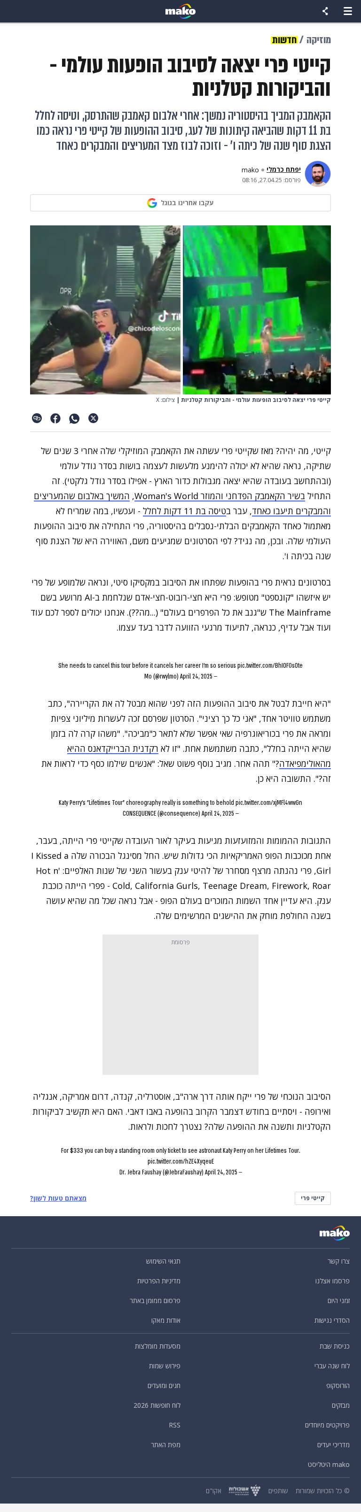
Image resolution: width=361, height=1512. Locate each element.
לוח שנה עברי (332, 1365)
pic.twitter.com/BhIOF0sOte (270, 665)
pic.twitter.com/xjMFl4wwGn (268, 802)
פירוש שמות (164, 1365)
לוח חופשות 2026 (156, 1405)
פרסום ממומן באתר (155, 1300)
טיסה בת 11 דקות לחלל (184, 511)
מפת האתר (165, 1444)
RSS (174, 1424)
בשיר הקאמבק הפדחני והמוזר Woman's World (219, 495)
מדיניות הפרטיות (158, 1280)
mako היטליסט (329, 1464)
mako (250, 170)
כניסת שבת (335, 1346)
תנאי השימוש (163, 1261)
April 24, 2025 (196, 676)
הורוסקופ (338, 1385)
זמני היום (339, 1300)
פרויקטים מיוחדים (327, 1424)
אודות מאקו (165, 1320)
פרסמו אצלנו (332, 1280)
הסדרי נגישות (332, 1320)
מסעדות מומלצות (157, 1346)
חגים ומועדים (164, 1385)
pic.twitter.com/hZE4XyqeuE (181, 1161)
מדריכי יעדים (333, 1444)
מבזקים (341, 1405)
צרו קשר (339, 1261)
